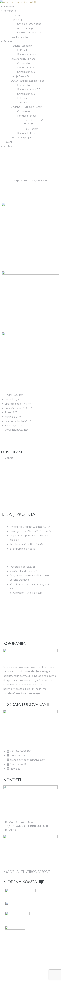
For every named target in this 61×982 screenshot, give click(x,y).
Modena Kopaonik (21, 45)
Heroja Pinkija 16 (19, 76)
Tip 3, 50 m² (31, 128)
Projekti (8, 41)
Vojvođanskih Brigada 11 (24, 58)
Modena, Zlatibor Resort (26, 872)
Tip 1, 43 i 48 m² (33, 120)
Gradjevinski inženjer (29, 32)
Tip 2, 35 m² (31, 124)
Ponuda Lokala (26, 133)
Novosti (8, 141)
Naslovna (8, 6)
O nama (15, 15)
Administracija (25, 28)
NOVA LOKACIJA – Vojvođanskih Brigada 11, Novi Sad (26, 826)
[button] (1, 154)
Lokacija (22, 98)
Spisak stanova (26, 72)
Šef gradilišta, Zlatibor (29, 23)
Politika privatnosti (21, 37)
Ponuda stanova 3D (29, 89)
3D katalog (23, 102)
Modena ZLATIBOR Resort (26, 106)
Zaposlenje (16, 19)
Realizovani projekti (21, 137)
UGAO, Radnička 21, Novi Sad (27, 80)
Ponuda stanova (27, 54)
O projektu (23, 63)
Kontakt (8, 146)
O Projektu (23, 50)
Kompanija (9, 10)
